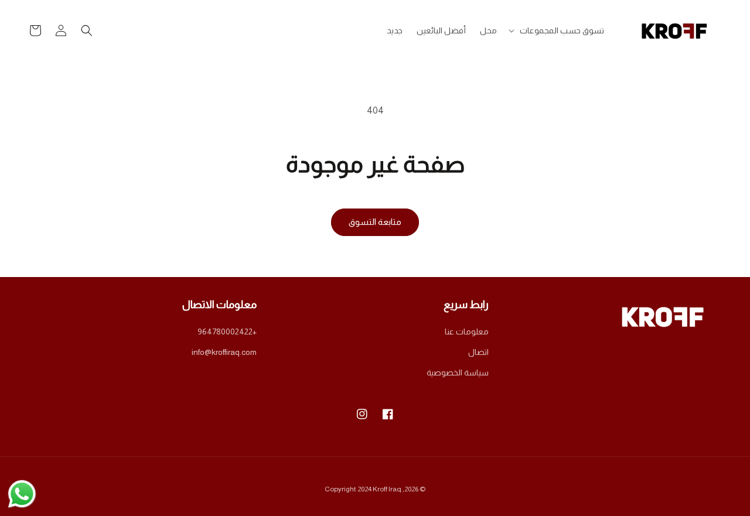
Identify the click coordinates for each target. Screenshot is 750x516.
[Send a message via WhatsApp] (22, 494)
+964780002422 (227, 331)
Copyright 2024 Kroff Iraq (363, 489)
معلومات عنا (467, 331)
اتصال (478, 352)
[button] (557, 30)
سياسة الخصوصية (458, 372)
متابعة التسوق (375, 222)
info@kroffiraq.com (224, 352)
